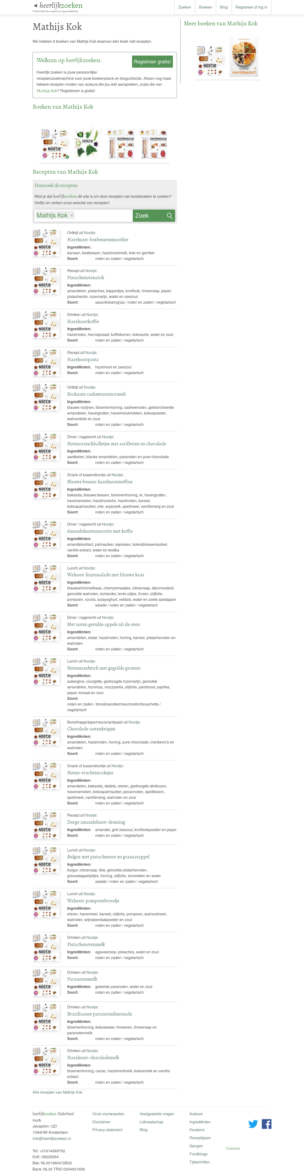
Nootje (89, 232)
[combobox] (83, 213)
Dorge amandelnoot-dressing (96, 822)
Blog (224, 7)
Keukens (197, 1129)
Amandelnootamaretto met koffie (100, 531)
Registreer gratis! (152, 61)
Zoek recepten (147, 217)
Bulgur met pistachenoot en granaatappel (108, 856)
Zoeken (184, 7)
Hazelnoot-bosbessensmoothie (97, 239)
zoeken (61, 5)
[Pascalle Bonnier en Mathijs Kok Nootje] (56, 160)
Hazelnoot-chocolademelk (93, 1057)
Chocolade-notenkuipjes (91, 728)
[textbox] (78, 215)
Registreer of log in (251, 7)
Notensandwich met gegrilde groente (103, 668)
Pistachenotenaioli (85, 277)
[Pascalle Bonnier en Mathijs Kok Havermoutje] (121, 160)
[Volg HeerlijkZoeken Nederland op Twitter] (253, 1125)
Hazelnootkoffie (83, 321)
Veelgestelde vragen (157, 1113)
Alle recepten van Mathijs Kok (57, 1092)
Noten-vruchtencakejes (90, 772)
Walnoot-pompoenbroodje (93, 900)
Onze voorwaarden (108, 1113)
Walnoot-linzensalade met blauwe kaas (105, 574)
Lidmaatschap (151, 1121)
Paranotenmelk (82, 979)
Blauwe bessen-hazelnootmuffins (100, 481)
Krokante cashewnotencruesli (96, 394)
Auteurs (196, 1113)
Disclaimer (101, 1121)
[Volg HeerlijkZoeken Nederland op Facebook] (266, 1125)
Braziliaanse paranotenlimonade (99, 1014)
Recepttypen (200, 1137)
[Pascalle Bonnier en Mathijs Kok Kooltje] (88, 160)
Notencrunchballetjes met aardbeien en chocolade (116, 443)
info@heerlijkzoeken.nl (52, 1138)
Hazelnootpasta (83, 359)
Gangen (196, 1145)
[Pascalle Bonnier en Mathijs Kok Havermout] (244, 77)
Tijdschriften (200, 1162)
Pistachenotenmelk (86, 944)
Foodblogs (199, 1154)
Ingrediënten (200, 1121)
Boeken (205, 7)
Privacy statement (107, 1129)
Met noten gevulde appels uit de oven (103, 624)
